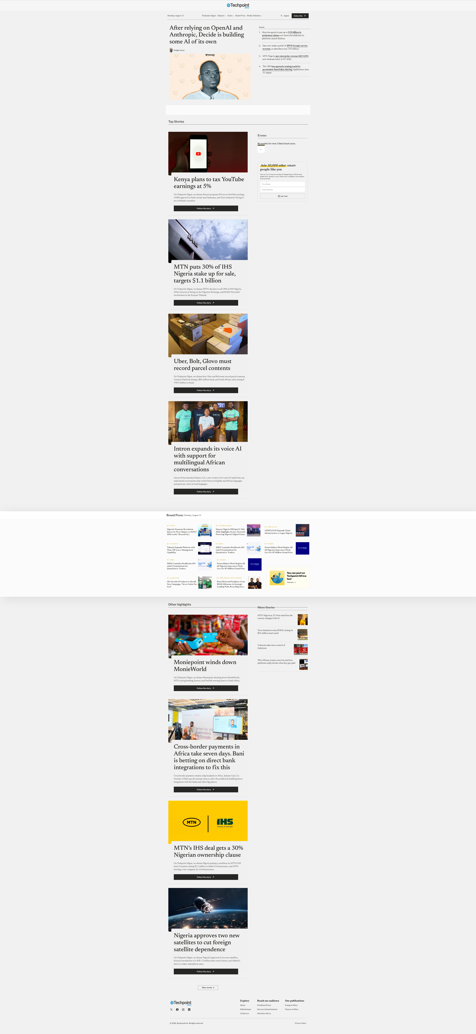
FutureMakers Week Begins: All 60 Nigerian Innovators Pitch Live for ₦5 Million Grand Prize (279, 550)
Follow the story (204, 208)
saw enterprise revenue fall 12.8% (292, 56)
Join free (284, 196)
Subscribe (298, 16)
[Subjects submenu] (225, 15)
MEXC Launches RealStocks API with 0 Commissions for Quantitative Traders (230, 550)
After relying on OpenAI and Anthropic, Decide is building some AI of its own (206, 35)
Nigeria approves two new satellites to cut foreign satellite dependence (206, 943)
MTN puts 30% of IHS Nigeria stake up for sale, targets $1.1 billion (205, 274)
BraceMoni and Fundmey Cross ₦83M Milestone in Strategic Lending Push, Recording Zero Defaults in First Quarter (231, 584)
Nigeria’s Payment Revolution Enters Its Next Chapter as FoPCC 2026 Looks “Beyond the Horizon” (182, 532)
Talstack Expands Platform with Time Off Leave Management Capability (181, 550)
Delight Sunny (179, 50)
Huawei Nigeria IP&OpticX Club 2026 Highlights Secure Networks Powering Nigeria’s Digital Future (230, 532)
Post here (290, 582)
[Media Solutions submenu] (261, 15)
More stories (208, 988)
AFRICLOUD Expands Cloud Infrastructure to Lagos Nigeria (278, 532)
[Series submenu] (233, 15)
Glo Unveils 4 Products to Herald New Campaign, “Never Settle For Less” (182, 584)
